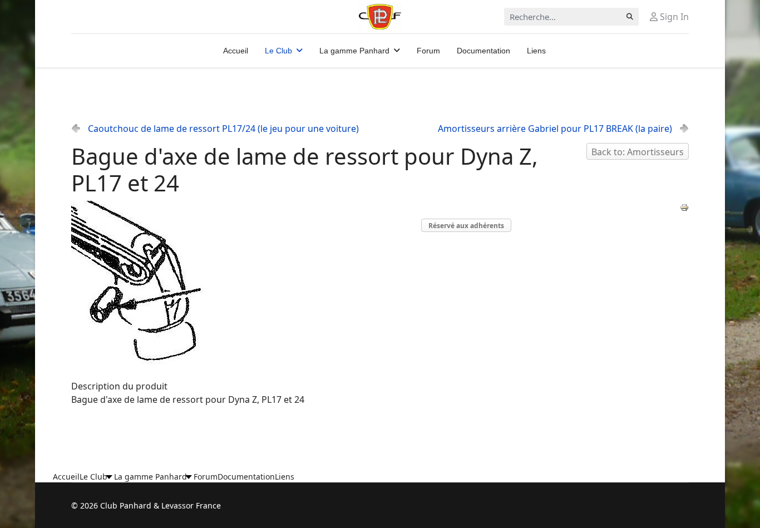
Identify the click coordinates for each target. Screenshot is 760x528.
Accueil (235, 50)
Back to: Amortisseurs (637, 152)
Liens (536, 50)
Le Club (278, 50)
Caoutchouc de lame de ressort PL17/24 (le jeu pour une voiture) (223, 128)
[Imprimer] (684, 207)
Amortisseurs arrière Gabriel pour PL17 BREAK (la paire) (555, 128)
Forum (428, 50)
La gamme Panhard (354, 50)
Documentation (483, 50)
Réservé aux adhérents (466, 225)
